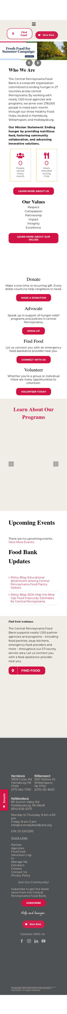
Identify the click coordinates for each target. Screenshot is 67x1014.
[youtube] (43, 941)
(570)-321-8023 (44, 789)
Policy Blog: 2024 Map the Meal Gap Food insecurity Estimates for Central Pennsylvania (32, 598)
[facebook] (22, 941)
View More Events (21, 542)
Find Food (18, 851)
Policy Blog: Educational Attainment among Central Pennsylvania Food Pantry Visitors (30, 582)
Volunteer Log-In (21, 856)
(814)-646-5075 (21, 808)
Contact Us (19, 872)
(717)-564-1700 (21, 789)
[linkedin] (36, 941)
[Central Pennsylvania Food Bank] (43, 975)
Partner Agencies (17, 846)
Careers (16, 868)
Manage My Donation (19, 863)
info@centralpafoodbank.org (31, 825)
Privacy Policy (20, 875)
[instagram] (29, 941)
